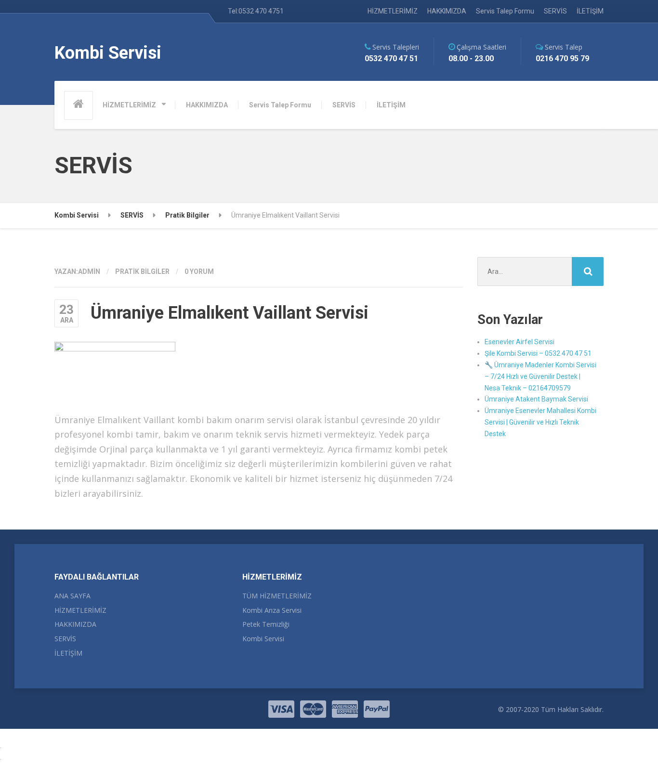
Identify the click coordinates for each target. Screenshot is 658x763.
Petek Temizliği (266, 624)
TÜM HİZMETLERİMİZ (277, 595)
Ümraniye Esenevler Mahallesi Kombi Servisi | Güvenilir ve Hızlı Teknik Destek (540, 422)
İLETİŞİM (590, 11)
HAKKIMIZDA (446, 11)
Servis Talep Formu (505, 11)
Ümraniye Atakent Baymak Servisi (536, 399)
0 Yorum (199, 271)
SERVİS (555, 11)
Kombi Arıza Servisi (272, 610)
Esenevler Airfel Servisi (519, 342)
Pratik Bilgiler (142, 271)
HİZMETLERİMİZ (393, 11)
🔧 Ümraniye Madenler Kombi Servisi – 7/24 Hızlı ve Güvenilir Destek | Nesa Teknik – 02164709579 (540, 376)
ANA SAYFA (72, 595)
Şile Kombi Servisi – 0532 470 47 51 (538, 353)
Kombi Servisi (263, 638)
